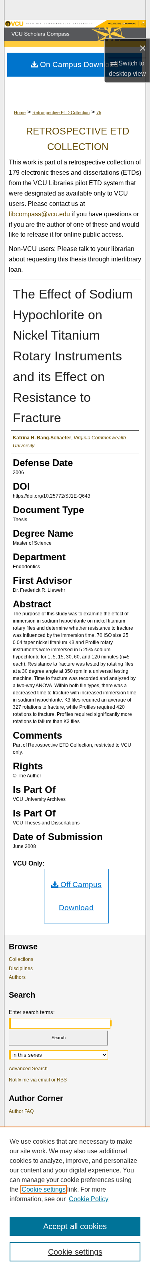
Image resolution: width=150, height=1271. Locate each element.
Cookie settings (44, 1189)
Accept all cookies (75, 1226)
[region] (75, 1199)
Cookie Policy (88, 1199)
